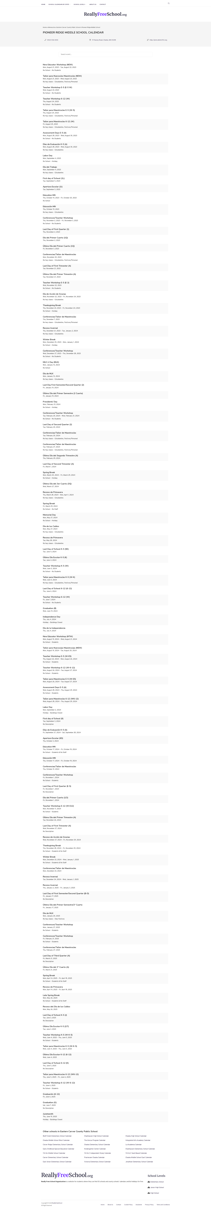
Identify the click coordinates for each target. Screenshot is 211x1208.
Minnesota (51, 27)
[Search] (169, 3)
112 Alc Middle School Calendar (54, 1153)
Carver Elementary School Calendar (55, 1158)
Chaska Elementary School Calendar (97, 1145)
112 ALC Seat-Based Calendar (136, 1153)
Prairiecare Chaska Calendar (94, 1158)
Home (43, 4)
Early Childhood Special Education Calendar (58, 1149)
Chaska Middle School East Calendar (139, 1158)
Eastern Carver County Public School (68, 27)
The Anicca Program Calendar (94, 1140)
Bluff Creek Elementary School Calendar (57, 1136)
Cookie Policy (128, 1205)
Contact (103, 4)
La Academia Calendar (134, 1145)
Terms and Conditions (163, 1205)
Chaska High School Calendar (136, 1136)
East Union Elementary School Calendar (57, 1162)
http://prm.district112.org (158, 40)
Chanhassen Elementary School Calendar (140, 1149)
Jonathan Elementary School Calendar (139, 1162)
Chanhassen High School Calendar (96, 1136)
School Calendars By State (58, 4)
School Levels (79, 4)
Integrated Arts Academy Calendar (138, 1140)
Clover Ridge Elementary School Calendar (58, 1145)
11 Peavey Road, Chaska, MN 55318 (104, 40)
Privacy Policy (149, 1205)
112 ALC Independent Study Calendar (97, 1153)
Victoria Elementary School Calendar (97, 1162)
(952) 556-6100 (52, 40)
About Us (92, 4)
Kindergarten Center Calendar (95, 1149)
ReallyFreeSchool (57, 1203)
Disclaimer (139, 1205)
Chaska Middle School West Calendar (56, 1140)
